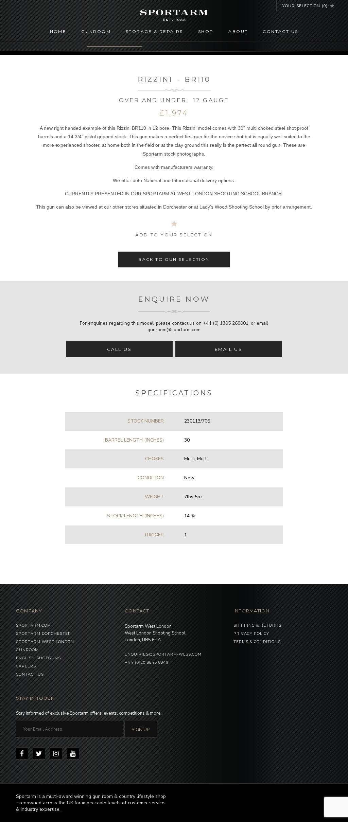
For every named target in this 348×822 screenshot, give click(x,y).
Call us (119, 349)
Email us (229, 349)
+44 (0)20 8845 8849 (147, 662)
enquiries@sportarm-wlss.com (163, 654)
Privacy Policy (251, 633)
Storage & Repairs (154, 31)
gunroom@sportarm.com (174, 329)
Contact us (280, 31)
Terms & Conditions (257, 641)
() (305, 5)
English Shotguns (38, 658)
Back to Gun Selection (173, 259)
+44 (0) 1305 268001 (225, 323)
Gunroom (96, 31)
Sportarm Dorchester (43, 633)
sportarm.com (33, 625)
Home (58, 31)
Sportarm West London (45, 641)
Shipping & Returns (257, 625)
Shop (206, 31)
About (238, 31)
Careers (26, 666)
